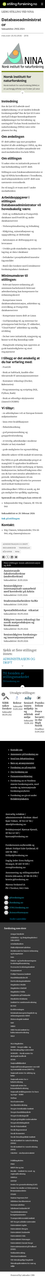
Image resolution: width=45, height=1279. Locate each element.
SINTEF (13, 1181)
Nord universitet (17, 1102)
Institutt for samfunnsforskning (23, 1002)
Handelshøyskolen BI (19, 978)
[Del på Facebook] (3, 557)
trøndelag (24, 548)
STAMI (13, 1194)
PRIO (12, 1164)
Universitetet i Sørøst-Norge (21, 1243)
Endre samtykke (18, 919)
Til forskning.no (11, 681)
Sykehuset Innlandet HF (20, 1208)
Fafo (12, 957)
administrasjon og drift (15, 544)
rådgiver (7, 552)
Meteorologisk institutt (19, 1019)
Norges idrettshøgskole (19, 1123)
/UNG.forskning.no (19, 907)
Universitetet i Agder (18, 1225)
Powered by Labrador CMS (22, 1275)
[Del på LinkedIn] (12, 557)
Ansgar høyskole (17, 934)
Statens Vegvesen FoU (19, 1198)
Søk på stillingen (11, 518)
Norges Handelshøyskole (20, 1112)
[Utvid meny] (42, 4)
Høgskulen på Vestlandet (20, 995)
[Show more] (23, 93)
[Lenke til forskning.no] (19, 3)
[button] (3, 694)
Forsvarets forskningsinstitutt (22, 967)
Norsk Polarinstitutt (18, 1126)
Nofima (13, 1098)
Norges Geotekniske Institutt (22, 1109)
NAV (12, 1023)
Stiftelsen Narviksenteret (20, 1201)
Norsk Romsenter (17, 1133)
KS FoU (13, 1006)
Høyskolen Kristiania (18, 999)
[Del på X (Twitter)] (8, 557)
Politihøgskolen (16, 1161)
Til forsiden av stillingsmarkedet (16, 675)
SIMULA (13, 1177)
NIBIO (12, 1026)
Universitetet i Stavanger (20, 1239)
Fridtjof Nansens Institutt (20, 974)
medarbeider (9, 548)
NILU (12, 1036)
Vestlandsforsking (17, 1253)
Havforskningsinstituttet (20, 981)
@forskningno (16, 897)
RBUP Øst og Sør (17, 1168)
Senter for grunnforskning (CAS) (23, 1184)
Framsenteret (16, 971)
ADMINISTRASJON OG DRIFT (19, 661)
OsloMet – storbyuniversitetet (22, 1153)
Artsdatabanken (16, 944)
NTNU (12, 1060)
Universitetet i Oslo (18, 1236)
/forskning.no (16, 902)
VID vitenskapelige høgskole (21, 1260)
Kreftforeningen (17, 1009)
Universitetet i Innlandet (20, 1232)
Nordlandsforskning (18, 1105)
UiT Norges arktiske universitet (22, 1222)
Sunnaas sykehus (17, 1205)
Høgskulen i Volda (17, 992)
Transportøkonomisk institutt (22, 1218)
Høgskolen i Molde (18, 985)
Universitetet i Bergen (19, 1229)
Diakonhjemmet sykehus (20, 947)
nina (17, 552)
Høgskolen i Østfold (18, 988)
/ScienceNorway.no (18, 912)
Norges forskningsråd (19, 1116)
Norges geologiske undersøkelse (23, 1119)
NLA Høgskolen (16, 1044)
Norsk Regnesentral (18, 1130)
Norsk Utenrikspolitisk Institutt (22, 1137)
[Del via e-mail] (16, 557)
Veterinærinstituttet (18, 1256)
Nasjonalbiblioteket (18, 1063)
